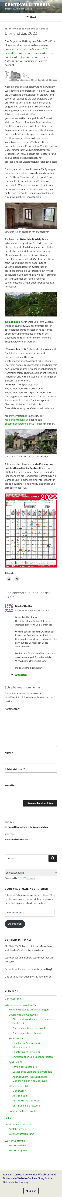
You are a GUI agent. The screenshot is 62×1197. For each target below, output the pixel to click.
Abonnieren (15, 923)
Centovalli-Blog (13, 998)
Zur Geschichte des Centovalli (29, 1028)
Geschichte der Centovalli (23, 1014)
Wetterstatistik (17, 1145)
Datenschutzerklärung (21, 1133)
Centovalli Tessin (28, 4)
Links (8, 1118)
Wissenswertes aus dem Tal (20, 1005)
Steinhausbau (16, 1038)
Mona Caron (19, 1090)
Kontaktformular (18, 1129)
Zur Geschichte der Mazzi (26, 1033)
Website (9, 785)
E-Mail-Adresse (15, 769)
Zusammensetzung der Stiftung (23, 423)
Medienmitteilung (15, 419)
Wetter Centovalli (15, 1140)
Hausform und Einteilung (26, 1052)
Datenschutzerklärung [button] (15, 1182)
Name (9, 752)
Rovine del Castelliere (24, 1066)
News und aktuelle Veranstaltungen (29, 1009)
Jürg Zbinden (12, 321)
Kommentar (12, 708)
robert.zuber (40, 29)
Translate (29, 878)
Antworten (21, 674)
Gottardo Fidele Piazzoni (26, 1105)
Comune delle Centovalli (22, 1111)
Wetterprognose (18, 1150)
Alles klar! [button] (31, 1191)
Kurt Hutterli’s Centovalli (26, 1100)
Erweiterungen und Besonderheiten (32, 1056)
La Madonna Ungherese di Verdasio (32, 1071)
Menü (33, 17)
